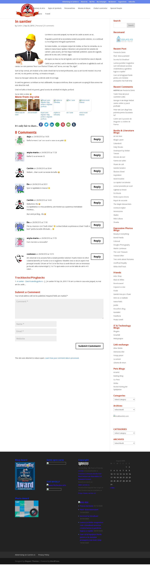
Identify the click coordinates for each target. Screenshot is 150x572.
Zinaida (116, 222)
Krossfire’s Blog (119, 309)
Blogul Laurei (118, 140)
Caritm (80, 471)
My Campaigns (101, 2)
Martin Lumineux (119, 248)
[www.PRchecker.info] (56, 485)
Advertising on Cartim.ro (70, 2)
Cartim (19, 26)
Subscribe (132, 2)
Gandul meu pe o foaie (122, 294)
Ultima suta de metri (20, 114)
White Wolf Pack (119, 266)
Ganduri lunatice (119, 168)
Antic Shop (117, 276)
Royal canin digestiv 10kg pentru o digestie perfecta (46, 116)
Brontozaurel (118, 283)
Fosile (115, 291)
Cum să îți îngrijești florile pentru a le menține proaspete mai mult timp (122, 78)
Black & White (118, 280)
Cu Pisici (116, 379)
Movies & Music (84, 8)
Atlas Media (117, 348)
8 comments (49, 26)
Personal (39, 26)
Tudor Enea (117, 94)
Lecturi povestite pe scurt (123, 186)
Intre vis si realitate (120, 298)
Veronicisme (118, 211)
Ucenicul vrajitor (119, 208)
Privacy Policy (43, 555)
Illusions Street (119, 171)
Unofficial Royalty (120, 263)
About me (84, 2)
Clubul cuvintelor (100, 8)
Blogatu (116, 331)
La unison (117, 359)
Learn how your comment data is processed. (62, 358)
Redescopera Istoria (121, 197)
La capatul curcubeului (121, 182)
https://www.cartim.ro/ (87, 493)
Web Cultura (118, 218)
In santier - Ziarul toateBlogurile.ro (30, 281)
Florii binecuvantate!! (121, 56)
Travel (47, 14)
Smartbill (116, 335)
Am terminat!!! (32, 113)
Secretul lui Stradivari (121, 59)
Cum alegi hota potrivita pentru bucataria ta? (123, 112)
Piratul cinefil (118, 319)
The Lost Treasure (120, 252)
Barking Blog (118, 376)
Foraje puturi (118, 355)
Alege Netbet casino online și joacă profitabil (123, 103)
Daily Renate (118, 147)
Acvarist (116, 372)
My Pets (92, 2)
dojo (29, 136)
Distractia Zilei (118, 352)
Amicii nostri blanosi (83, 114)
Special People (116, 8)
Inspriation (117, 175)
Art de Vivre (117, 136)
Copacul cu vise (119, 287)
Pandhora (117, 316)
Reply (97, 139)
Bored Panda (118, 237)
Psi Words (117, 193)
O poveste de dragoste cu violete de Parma (122, 122)
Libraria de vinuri (119, 362)
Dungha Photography (121, 245)
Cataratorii (117, 143)
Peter (115, 109)
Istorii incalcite (118, 179)
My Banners (112, 2)
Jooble (115, 305)
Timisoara (38, 14)
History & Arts (39, 8)
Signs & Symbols (54, 8)
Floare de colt (118, 164)
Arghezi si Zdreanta (57, 114)
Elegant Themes (32, 561)
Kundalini (116, 312)
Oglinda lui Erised (119, 190)
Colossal (116, 241)
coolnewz (31, 254)
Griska (115, 383)
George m (117, 100)
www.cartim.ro (83, 485)
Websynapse (118, 338)
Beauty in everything (121, 234)
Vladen (115, 215)
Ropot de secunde (120, 200)
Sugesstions (122, 2)
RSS (86, 502)
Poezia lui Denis (119, 52)
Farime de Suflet (119, 161)
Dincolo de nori (119, 157)
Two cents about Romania (123, 259)
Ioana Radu (117, 301)
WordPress (54, 561)
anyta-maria (33, 152)
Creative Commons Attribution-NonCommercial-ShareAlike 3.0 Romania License (90, 476)
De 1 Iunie (70, 113)
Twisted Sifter (118, 255)
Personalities (69, 8)
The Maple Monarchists (122, 204)
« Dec (112, 488)
